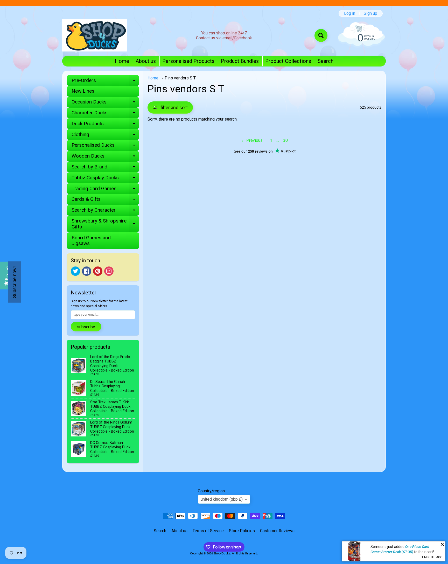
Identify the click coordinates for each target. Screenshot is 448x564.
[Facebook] (86, 271)
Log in (349, 13)
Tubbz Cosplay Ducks (105, 179)
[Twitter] (75, 271)
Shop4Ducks (222, 553)
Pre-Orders (105, 81)
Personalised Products (188, 61)
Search (325, 61)
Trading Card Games (105, 189)
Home (122, 61)
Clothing (105, 135)
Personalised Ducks (105, 146)
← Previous (252, 140)
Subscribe (86, 326)
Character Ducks (105, 114)
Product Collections (288, 61)
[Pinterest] (97, 271)
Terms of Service (208, 530)
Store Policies (242, 530)
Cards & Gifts (105, 200)
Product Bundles (240, 61)
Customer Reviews (277, 530)
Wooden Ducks (105, 157)
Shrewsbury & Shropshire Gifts (105, 224)
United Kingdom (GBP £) (222, 499)
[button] (170, 107)
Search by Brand (105, 168)
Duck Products (105, 125)
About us (146, 61)
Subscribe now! (14, 282)
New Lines (83, 91)
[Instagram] (109, 271)
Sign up (370, 13)
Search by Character (105, 211)
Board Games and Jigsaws (91, 241)
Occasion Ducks (105, 103)
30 (285, 140)
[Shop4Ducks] (94, 35)
